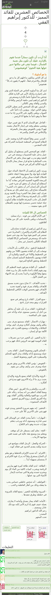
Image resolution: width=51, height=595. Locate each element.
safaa (33, 533)
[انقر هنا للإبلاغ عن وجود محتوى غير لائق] (27, 46)
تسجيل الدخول (7, 1)
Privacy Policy (38, 594)
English (44, 1)
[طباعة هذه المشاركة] (24, 46)
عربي (36, 1)
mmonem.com (22, 594)
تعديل (44, 528)
